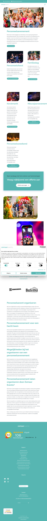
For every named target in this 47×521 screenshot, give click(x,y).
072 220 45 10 (19, 498)
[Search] (28, 503)
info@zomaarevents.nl (26, 498)
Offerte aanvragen (22, 185)
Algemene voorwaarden (23, 517)
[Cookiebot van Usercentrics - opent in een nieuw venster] (41, 247)
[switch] (17, 265)
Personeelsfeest (15, 65)
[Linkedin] (4, 481)
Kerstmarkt (12, 103)
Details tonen (40, 269)
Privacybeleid (23, 519)
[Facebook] (8, 478)
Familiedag (33, 62)
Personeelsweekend (17, 143)
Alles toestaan (38, 273)
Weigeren (8, 273)
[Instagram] (8, 481)
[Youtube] (4, 478)
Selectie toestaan (23, 273)
